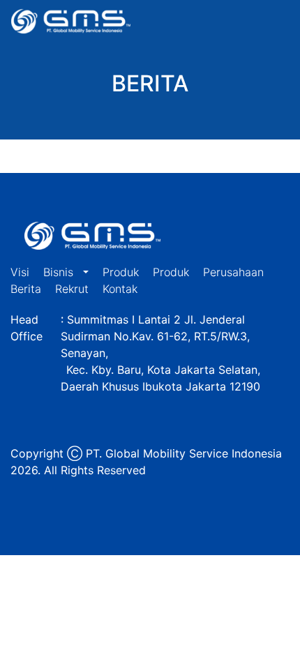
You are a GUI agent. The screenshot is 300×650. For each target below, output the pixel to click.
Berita (25, 289)
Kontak (120, 289)
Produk (121, 272)
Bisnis (60, 272)
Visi (19, 272)
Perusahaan (233, 272)
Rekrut (72, 289)
